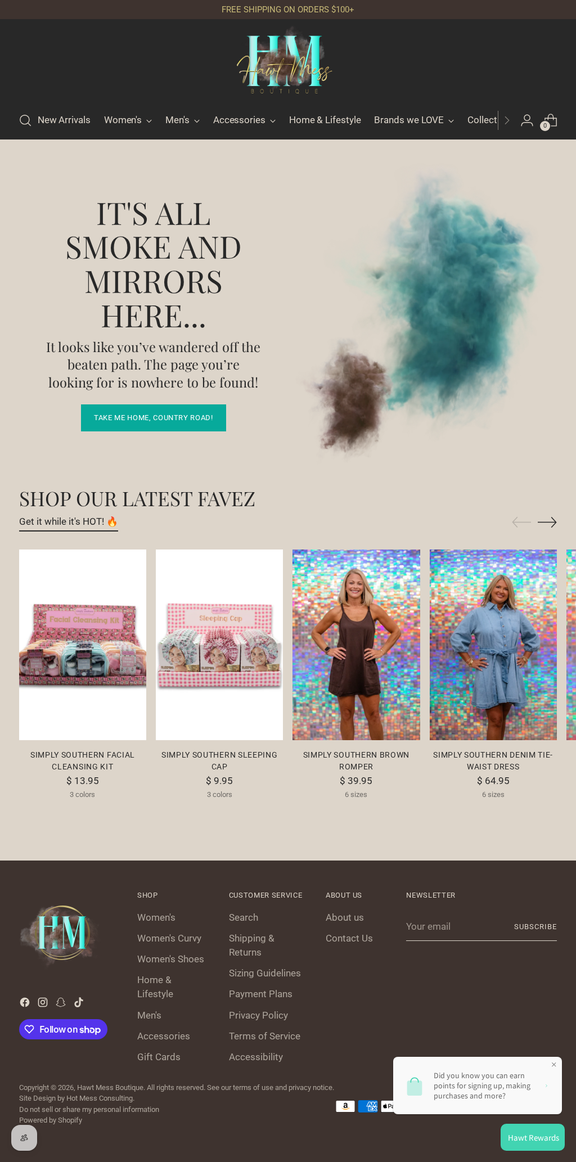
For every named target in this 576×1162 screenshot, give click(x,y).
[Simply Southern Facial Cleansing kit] (82, 645)
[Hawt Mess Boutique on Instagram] (44, 1004)
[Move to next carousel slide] (547, 522)
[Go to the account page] (527, 120)
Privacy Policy (258, 1015)
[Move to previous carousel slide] (521, 522)
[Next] (506, 120)
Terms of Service (264, 1036)
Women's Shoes (170, 959)
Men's (149, 1015)
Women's (156, 917)
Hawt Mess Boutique (110, 1087)
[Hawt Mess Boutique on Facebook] (26, 1004)
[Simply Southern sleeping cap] (219, 645)
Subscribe (535, 926)
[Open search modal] (25, 120)
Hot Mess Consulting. (100, 1098)
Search (243, 917)
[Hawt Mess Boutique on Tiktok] (80, 1004)
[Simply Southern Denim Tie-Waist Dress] (493, 645)
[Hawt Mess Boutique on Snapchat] (62, 1004)
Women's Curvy (169, 938)
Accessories (163, 1036)
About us (345, 917)
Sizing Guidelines (265, 973)
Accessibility (256, 1056)
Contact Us (349, 938)
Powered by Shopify (50, 1120)
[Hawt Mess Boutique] (288, 63)
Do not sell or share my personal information (89, 1109)
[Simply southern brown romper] (356, 645)
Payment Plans (260, 993)
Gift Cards (159, 1056)
